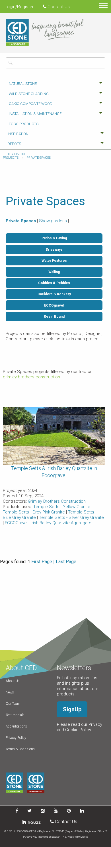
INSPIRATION (17, 134)
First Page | (43, 561)
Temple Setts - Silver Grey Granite (71, 517)
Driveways (54, 249)
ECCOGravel (17, 522)
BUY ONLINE (17, 154)
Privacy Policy (16, 738)
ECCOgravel (54, 305)
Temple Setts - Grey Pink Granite (34, 512)
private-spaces (38, 158)
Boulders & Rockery (54, 294)
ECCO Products (23, 124)
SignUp (72, 709)
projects (10, 158)
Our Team (13, 704)
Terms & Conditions (20, 749)
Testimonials (15, 715)
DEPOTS (14, 144)
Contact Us (58, 6)
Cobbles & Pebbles (54, 283)
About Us (13, 681)
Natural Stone (23, 83)
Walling (54, 272)
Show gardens (53, 220)
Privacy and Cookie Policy (79, 727)
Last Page (66, 561)
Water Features (54, 261)
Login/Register (19, 6)
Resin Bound (54, 316)
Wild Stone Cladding (29, 94)
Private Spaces (21, 220)
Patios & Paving (54, 238)
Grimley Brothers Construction (57, 501)
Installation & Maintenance (35, 114)
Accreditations (16, 726)
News (10, 692)
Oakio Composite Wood (30, 104)
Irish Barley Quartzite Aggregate (61, 522)
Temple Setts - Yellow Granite (62, 506)
